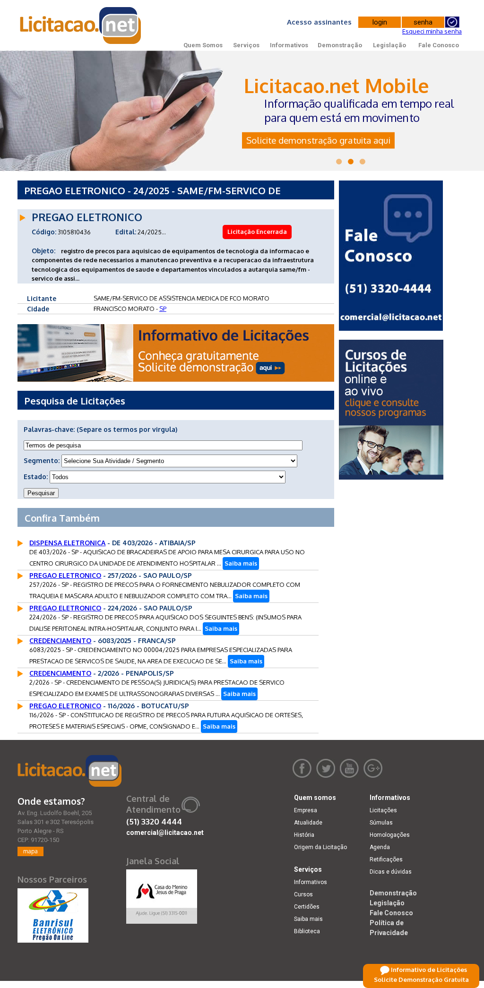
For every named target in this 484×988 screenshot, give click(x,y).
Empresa (305, 810)
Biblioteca (307, 931)
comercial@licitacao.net (165, 832)
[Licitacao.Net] (81, 25)
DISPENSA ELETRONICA (67, 543)
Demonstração (340, 45)
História (304, 835)
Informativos (289, 45)
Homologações (390, 835)
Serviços (246, 45)
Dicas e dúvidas (391, 871)
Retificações (386, 859)
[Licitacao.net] (69, 771)
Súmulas (381, 822)
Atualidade (308, 822)
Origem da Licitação (320, 847)
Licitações (383, 810)
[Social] (161, 894)
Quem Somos (203, 45)
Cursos (303, 894)
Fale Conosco (438, 45)
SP (162, 308)
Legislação (389, 45)
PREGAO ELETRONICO (65, 575)
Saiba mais (241, 563)
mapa (30, 851)
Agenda (380, 847)
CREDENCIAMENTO (60, 640)
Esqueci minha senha (432, 31)
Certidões (307, 906)
